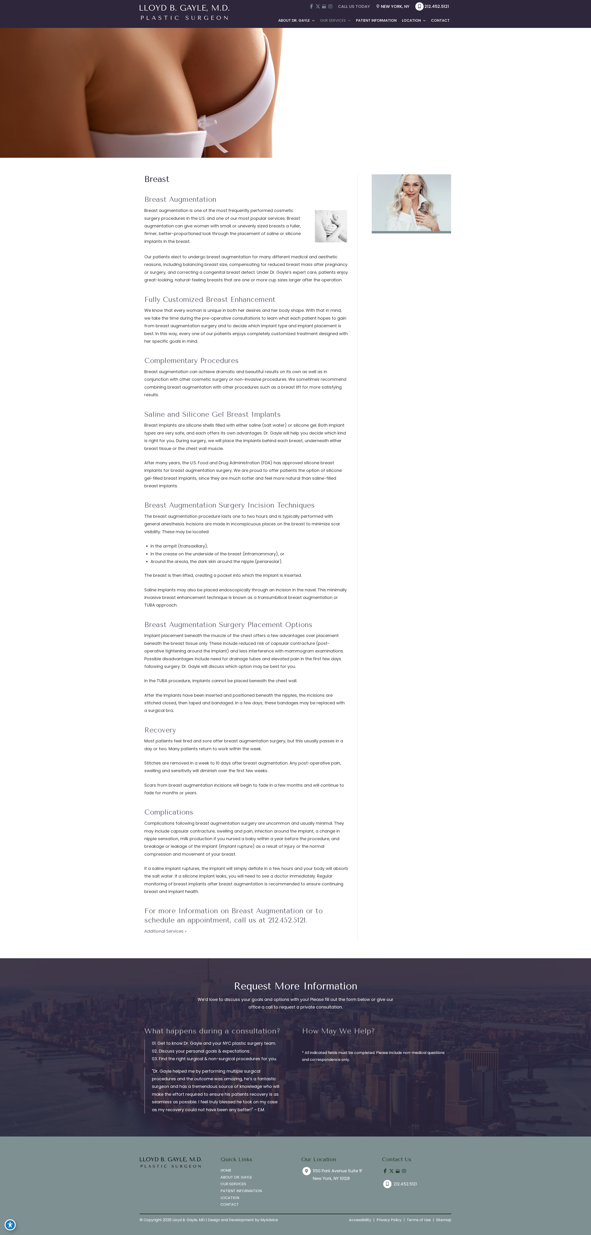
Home (225, 1170)
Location (229, 1197)
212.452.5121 (437, 6)
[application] (312, 20)
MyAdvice (269, 1220)
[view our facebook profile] (311, 6)
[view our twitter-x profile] (318, 6)
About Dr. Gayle (236, 1177)
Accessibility (360, 1220)
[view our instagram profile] (330, 6)
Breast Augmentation (267, 911)
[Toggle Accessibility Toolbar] (10, 1224)
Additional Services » (165, 931)
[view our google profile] (324, 6)
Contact (229, 1204)
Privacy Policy (389, 1220)
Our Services (233, 1184)
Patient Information (241, 1190)
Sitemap (443, 1220)
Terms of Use (419, 1220)
